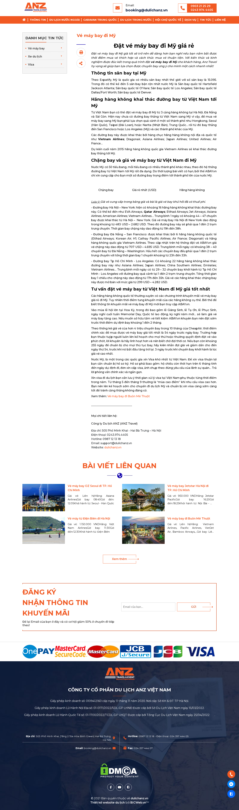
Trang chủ (25, 20)
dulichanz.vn (112, 447)
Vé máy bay (36, 48)
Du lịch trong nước (136, 19)
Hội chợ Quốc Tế (168, 19)
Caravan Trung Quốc (100, 19)
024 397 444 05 (179, 736)
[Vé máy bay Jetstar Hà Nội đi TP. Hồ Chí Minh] (143, 497)
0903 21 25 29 (200, 6)
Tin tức (205, 19)
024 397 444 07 (143, 748)
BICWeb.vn (138, 802)
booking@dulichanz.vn (147, 10)
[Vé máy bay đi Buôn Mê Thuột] (143, 530)
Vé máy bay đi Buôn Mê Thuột (128, 396)
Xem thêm (119, 559)
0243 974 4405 (202, 10)
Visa (31, 64)
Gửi (193, 607)
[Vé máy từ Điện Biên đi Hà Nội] (43, 530)
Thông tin (38, 19)
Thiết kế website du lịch (107, 802)
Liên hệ (220, 19)
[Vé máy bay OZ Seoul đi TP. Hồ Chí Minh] (43, 497)
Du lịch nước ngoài (64, 19)
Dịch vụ (190, 19)
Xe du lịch (35, 56)
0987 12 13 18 (146, 736)
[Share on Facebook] (81, 63)
